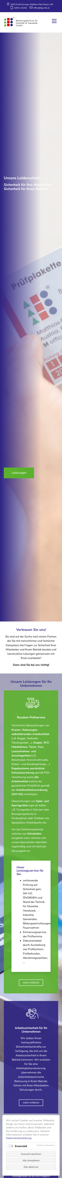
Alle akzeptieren (31, 1160)
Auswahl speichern (31, 1154)
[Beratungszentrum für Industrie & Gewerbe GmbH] (21, 21)
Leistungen (18, 473)
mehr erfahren (31, 982)
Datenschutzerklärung (18, 1138)
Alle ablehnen (31, 1167)
